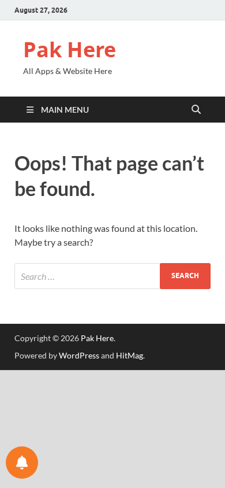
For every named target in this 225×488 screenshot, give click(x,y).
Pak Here (69, 49)
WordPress (79, 355)
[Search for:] (112, 276)
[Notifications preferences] (22, 462)
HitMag (129, 355)
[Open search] (196, 110)
